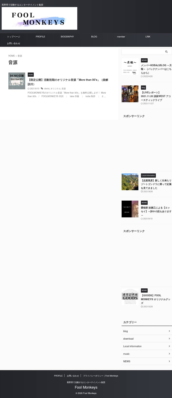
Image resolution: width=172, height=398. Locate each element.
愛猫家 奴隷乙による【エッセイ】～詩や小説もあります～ (156, 211)
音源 (64, 88)
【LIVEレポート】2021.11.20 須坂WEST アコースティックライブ (156, 96)
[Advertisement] (147, 145)
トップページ (13, 36)
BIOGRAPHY (67, 36)
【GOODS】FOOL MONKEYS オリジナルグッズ (155, 299)
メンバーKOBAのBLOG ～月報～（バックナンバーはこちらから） (156, 68)
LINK (147, 36)
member (121, 36)
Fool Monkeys (86, 387)
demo (47, 88)
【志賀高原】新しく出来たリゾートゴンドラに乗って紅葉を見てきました (156, 184)
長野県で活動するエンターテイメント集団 (86, 382)
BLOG (94, 36)
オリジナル (56, 88)
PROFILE (40, 36)
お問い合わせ (13, 43)
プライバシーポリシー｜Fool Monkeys (100, 375)
